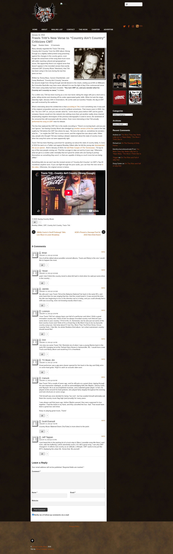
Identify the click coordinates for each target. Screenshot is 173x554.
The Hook (83, 29)
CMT (44, 225)
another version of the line (84, 128)
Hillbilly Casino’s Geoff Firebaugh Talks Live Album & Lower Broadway (49, 233)
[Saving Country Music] (44, 22)
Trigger (34, 45)
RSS (140, 26)
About (44, 29)
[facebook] (128, 26)
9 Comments (55, 45)
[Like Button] (35, 222)
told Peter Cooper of (81, 148)
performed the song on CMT (42, 121)
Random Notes (44, 45)
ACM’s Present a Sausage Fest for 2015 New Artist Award (89, 233)
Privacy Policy (74, 526)
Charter (96, 29)
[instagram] (133, 26)
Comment (36, 471)
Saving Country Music (39, 547)
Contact (71, 29)
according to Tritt (73, 107)
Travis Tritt (66, 225)
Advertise (108, 29)
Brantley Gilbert (37, 225)
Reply (103, 252)
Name (34, 492)
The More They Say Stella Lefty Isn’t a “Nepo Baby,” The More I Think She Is (127, 137)
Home (34, 29)
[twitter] (124, 26)
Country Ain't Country (54, 225)
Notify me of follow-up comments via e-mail (51, 515)
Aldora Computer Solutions (45, 549)
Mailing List (57, 29)
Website (35, 501)
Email (73, 492)
